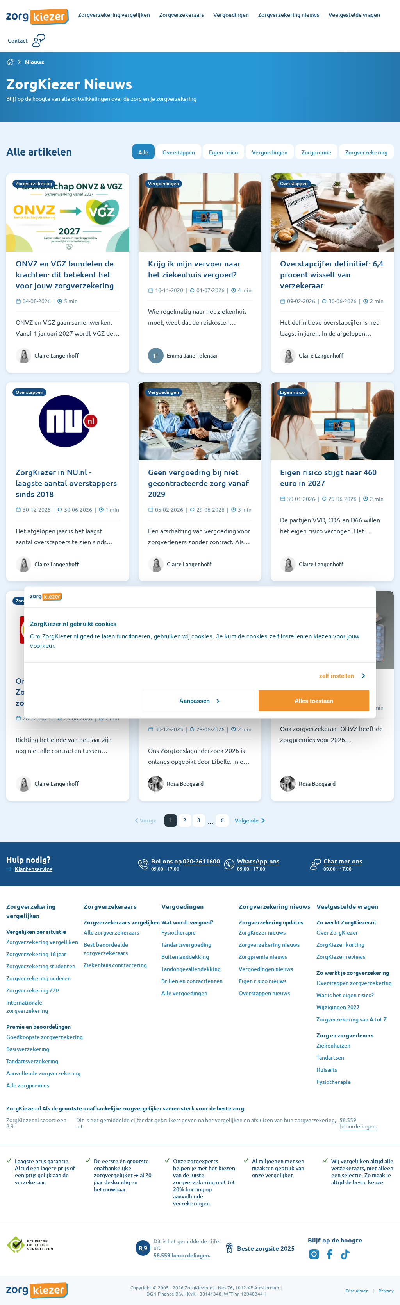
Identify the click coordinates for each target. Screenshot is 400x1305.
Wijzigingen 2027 (338, 1007)
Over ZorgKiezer (337, 932)
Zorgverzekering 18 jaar (36, 954)
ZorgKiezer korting (340, 944)
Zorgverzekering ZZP (32, 990)
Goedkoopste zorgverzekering (44, 1036)
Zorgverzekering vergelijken (42, 942)
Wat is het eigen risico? (345, 995)
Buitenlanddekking (185, 956)
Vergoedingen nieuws (266, 968)
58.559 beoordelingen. (358, 1123)
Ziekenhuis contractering (115, 965)
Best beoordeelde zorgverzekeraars (106, 948)
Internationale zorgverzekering (27, 1006)
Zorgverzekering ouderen (38, 978)
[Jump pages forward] (210, 823)
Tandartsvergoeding (186, 944)
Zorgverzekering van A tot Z (351, 1019)
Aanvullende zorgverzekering (43, 1073)
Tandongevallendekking (191, 968)
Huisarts (326, 1069)
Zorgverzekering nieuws (269, 944)
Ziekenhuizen (333, 1045)
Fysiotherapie (178, 932)
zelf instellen (336, 675)
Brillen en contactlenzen (192, 981)
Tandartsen (330, 1057)
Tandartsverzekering (32, 1061)
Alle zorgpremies (27, 1085)
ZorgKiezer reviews (340, 956)
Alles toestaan (314, 700)
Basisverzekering (27, 1049)
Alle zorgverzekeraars (111, 932)
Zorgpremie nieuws (263, 956)
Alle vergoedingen (184, 993)
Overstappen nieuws (264, 993)
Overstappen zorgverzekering (354, 983)
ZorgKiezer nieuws (262, 932)
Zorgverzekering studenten (40, 966)
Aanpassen (194, 700)
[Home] (10, 62)
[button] (342, 860)
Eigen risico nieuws (262, 981)
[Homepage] (37, 13)
